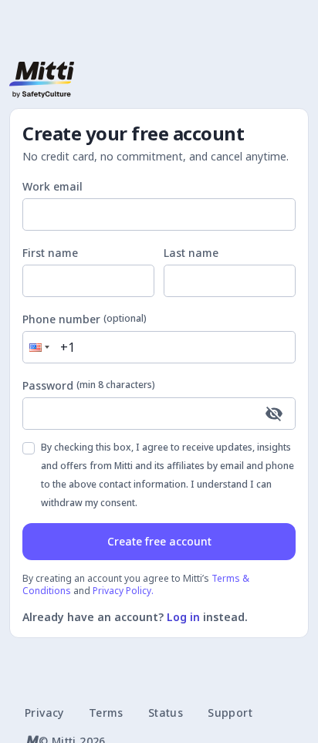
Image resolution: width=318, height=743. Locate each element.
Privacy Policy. (123, 590)
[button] (37, 347)
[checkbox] (28, 448)
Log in (183, 617)
